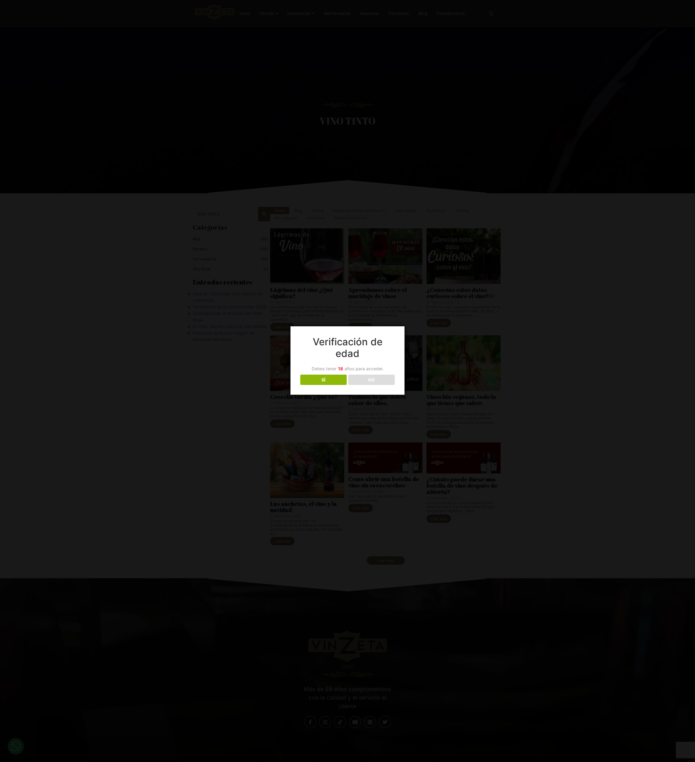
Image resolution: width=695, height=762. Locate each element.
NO (371, 380)
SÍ (323, 380)
